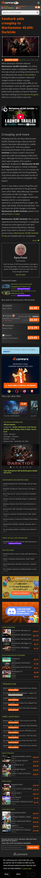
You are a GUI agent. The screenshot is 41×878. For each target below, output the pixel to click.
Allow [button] (18, 874)
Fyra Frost (22, 60)
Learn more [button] (27, 868)
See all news (20, 274)
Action (15, 427)
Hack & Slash (25, 429)
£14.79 (33, 328)
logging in (6, 351)
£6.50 (34, 320)
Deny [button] (6, 874)
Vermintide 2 (30, 75)
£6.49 (34, 308)
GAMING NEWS (11, 60)
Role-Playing (15, 429)
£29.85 (33, 338)
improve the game (30, 94)
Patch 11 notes (14, 214)
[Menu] (38, 3)
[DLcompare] (20, 853)
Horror (33, 429)
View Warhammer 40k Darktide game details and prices (20, 472)
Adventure (22, 427)
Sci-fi (5, 432)
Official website (9, 424)
